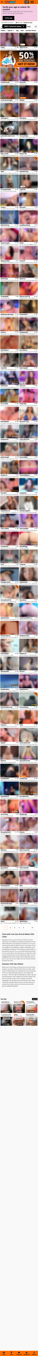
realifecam (5, 957)
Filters (3, 30)
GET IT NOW (26, 64)
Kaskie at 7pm (28, 22)
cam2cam (10, 986)
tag (17, 30)
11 (32, 928)
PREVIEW (7, 1011)
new (22, 30)
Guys (29, 26)
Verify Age (8, 18)
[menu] (2, 2)
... (27, 928)
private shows (31, 30)
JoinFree (27, 2)
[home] (10, 2)
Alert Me (19, 22)
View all (35, 999)
